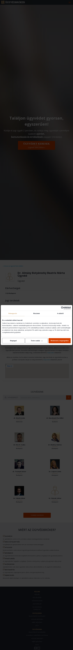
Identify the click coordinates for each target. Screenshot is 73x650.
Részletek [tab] (36, 313)
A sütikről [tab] (60, 313)
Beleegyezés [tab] (12, 313)
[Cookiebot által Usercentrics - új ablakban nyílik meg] (62, 307)
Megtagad (13, 340)
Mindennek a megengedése (60, 340)
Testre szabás (35, 340)
